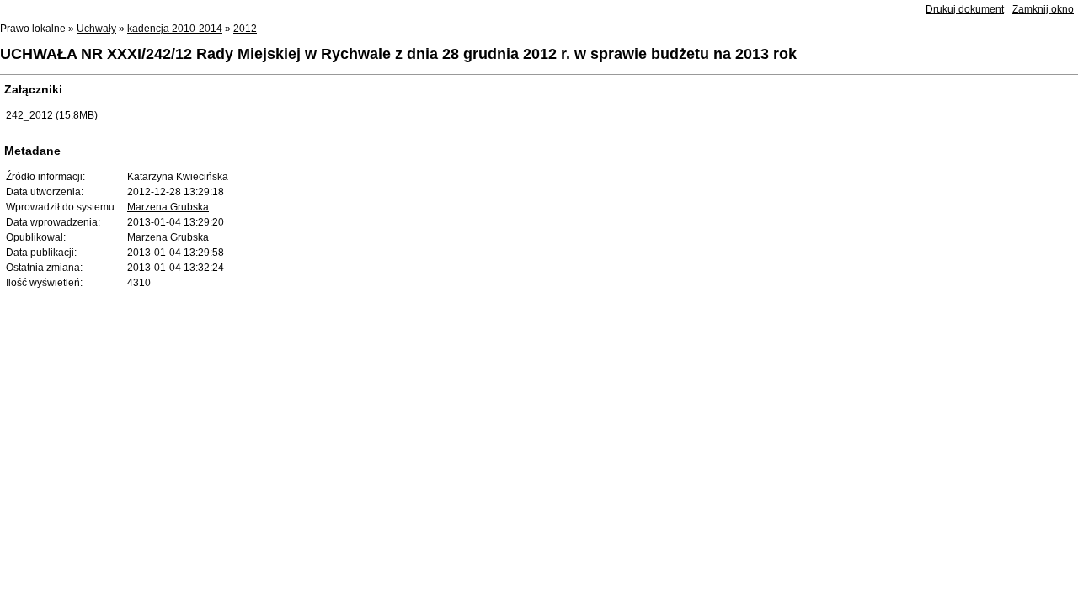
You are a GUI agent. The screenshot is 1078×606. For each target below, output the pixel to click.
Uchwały (96, 29)
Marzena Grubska (168, 207)
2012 (245, 29)
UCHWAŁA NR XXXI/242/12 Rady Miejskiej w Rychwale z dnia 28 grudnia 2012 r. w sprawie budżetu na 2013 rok (398, 53)
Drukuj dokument (965, 9)
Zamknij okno (1043, 9)
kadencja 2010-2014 (174, 29)
